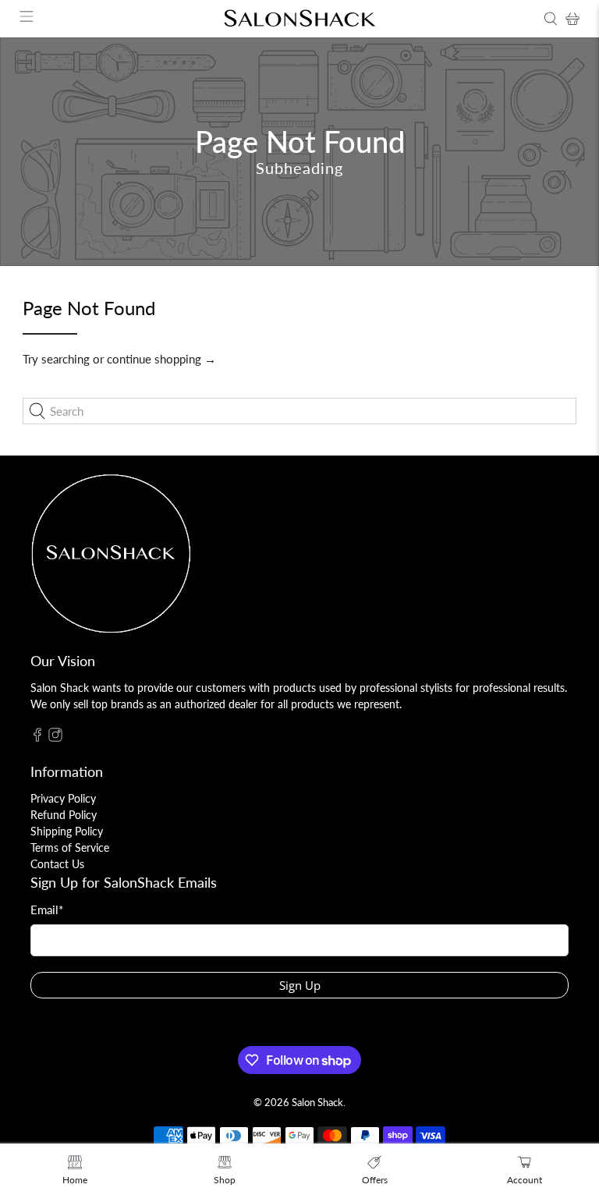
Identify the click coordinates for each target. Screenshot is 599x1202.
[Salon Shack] (299, 19)
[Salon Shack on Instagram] (55, 737)
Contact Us (57, 863)
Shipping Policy (66, 831)
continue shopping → (161, 359)
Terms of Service (69, 847)
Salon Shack (317, 1102)
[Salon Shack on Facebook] (37, 737)
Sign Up (300, 985)
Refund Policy (63, 814)
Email (46, 909)
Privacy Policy (63, 798)
